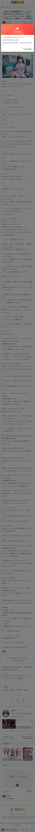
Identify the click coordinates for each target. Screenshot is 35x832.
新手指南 (8, 37)
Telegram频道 (27, 49)
